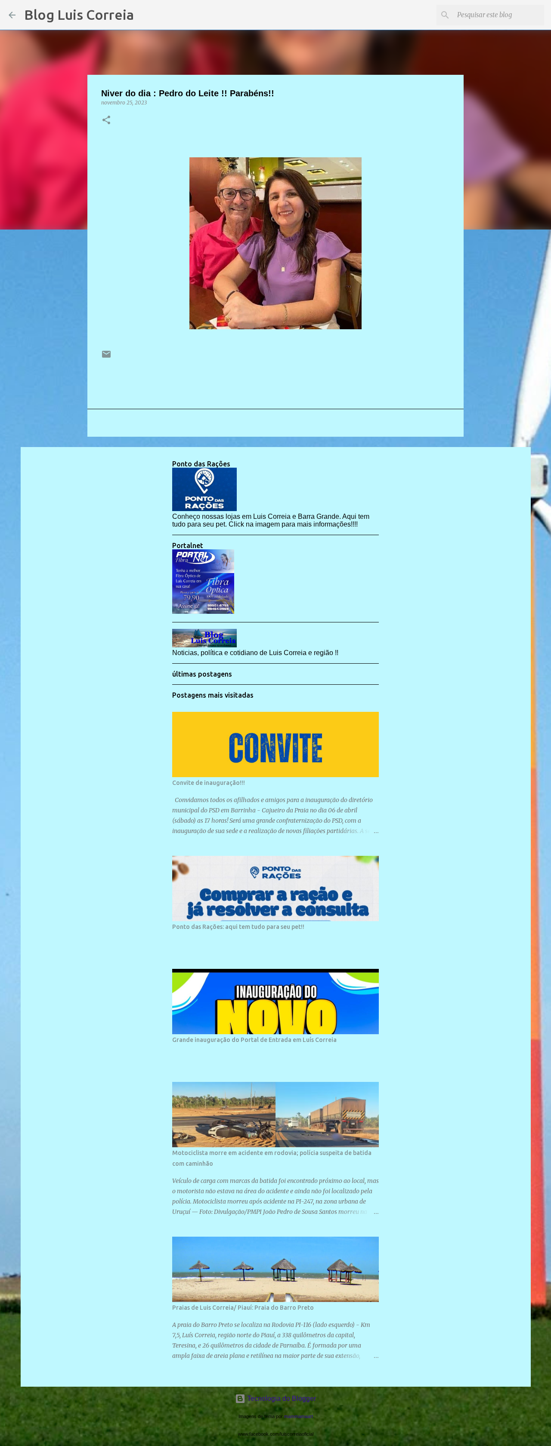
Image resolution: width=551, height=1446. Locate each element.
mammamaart (298, 1416)
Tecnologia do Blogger (280, 1398)
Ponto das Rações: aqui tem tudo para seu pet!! (238, 926)
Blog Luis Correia (79, 14)
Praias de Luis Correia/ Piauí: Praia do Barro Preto (243, 1307)
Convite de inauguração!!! (208, 782)
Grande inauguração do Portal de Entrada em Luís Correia (254, 1039)
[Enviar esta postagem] (106, 357)
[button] (106, 120)
